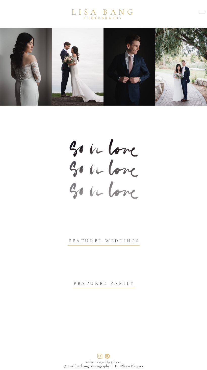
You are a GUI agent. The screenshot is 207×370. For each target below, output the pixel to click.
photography (103, 18)
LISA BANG (103, 12)
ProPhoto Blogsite (129, 366)
